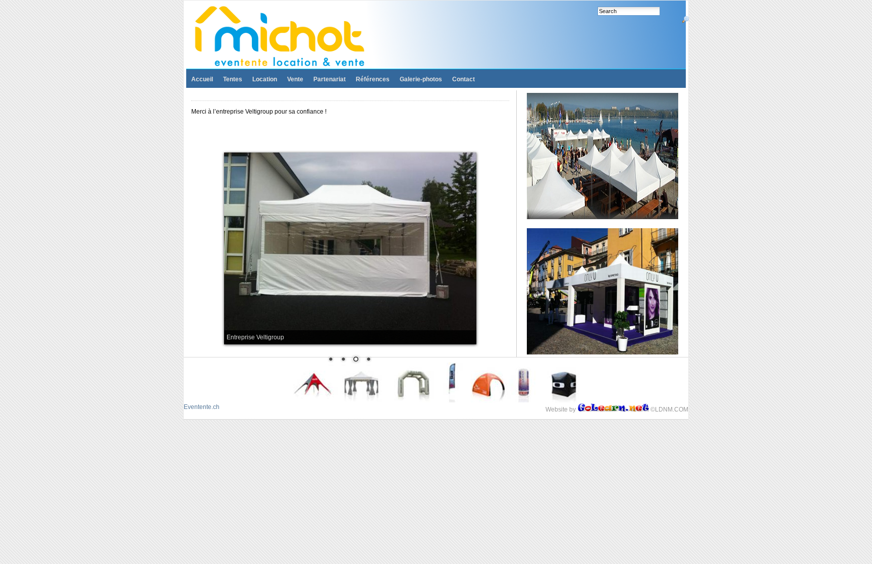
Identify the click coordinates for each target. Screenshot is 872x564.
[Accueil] (288, 36)
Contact (463, 79)
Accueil (202, 79)
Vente (295, 79)
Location (264, 79)
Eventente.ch (202, 407)
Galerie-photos (421, 79)
